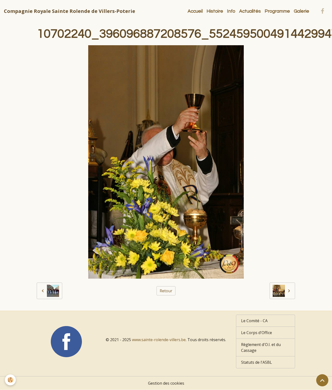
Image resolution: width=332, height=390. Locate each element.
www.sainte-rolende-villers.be (159, 339)
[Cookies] (10, 379)
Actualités (250, 11)
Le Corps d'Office (256, 332)
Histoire (215, 11)
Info (231, 11)
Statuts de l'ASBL (256, 362)
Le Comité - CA (254, 320)
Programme (277, 11)
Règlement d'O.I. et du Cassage (261, 347)
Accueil (195, 11)
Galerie (301, 11)
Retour (166, 290)
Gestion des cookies (166, 383)
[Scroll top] (322, 380)
